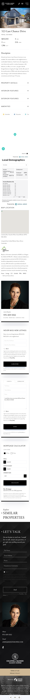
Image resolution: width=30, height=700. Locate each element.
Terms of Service (5, 433)
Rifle (20, 273)
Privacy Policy (12, 358)
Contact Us (9, 381)
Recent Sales (12, 317)
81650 (24, 273)
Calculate (15, 483)
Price (5, 459)
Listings (7, 273)
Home (2, 273)
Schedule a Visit (20, 381)
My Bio (23, 317)
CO (11, 273)
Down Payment (7, 466)
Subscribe (15, 364)
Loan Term (6, 449)
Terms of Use (15, 671)
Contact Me (18, 317)
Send (15, 427)
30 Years (7, 453)
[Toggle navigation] (26, 4)
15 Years (14, 453)
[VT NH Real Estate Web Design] (15, 680)
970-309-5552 (9, 315)
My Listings (5, 317)
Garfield (16, 273)
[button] (2, 18)
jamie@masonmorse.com (12, 640)
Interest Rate (7, 473)
